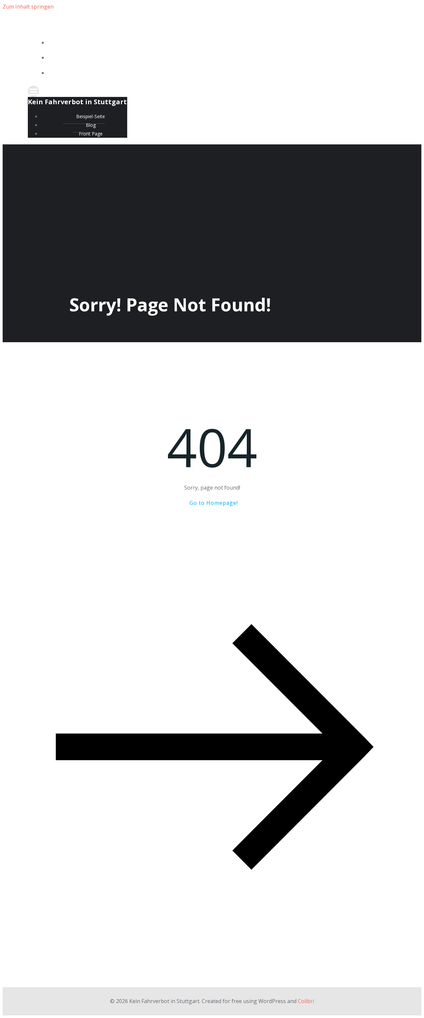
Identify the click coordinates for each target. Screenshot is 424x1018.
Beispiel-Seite (218, 43)
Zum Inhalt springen (28, 6)
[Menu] (212, 91)
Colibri (306, 1001)
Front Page (219, 73)
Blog (219, 58)
